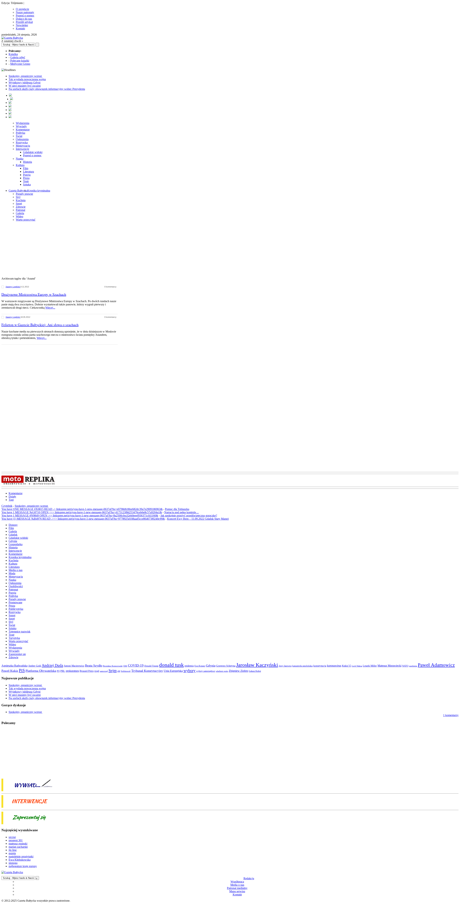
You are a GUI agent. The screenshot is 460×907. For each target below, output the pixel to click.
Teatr (26, 181)
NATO (405, 666)
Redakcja (248, 878)
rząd (96, 670)
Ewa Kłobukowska (20, 859)
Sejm (113, 670)
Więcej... (50, 307)
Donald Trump (151, 665)
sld (118, 671)
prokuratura (72, 671)
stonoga (13, 862)
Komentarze (23, 129)
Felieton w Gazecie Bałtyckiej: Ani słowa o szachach (40, 324)
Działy (12, 496)
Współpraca (237, 881)
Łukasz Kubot (255, 671)
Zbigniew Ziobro (238, 671)
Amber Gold (34, 665)
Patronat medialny (237, 888)
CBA (125, 666)
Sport (19, 203)
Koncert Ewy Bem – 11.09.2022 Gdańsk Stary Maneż (198, 518)
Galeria (20, 213)
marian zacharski (18, 846)
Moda (12, 573)
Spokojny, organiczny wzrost (25, 76)
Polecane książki (19, 60)
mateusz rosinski (18, 843)
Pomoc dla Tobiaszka (177, 509)
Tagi (11, 499)
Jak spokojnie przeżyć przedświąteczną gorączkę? (188, 515)
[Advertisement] (230, 249)
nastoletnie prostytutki (21, 856)
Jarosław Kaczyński (257, 665)
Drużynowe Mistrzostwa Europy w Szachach (33, 294)
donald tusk (171, 665)
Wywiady (21, 126)
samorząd (104, 671)
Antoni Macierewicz (74, 665)
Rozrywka (22, 142)
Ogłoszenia (22, 139)
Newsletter (22, 25)
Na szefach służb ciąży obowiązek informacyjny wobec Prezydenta (47, 88)
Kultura (20, 165)
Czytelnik (6, 505)
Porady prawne (24, 193)
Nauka (19, 158)
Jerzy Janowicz (285, 666)
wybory (189, 670)
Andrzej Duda (52, 665)
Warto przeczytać (25, 219)
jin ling (13, 850)
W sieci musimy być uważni (25, 85)
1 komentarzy (451, 715)
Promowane (15, 602)
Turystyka (14, 637)
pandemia (413, 666)
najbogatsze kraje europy (23, 866)
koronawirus (334, 665)
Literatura (28, 171)
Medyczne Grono (20, 63)
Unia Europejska (173, 670)
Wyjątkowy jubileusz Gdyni (24, 82)
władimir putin (222, 671)
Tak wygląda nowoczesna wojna (27, 79)
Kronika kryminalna (38, 190)
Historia (27, 161)
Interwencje (22, 148)
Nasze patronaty (25, 12)
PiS (22, 670)
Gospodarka (15, 544)
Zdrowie (21, 206)
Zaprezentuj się (17, 654)
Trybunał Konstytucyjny (147, 671)
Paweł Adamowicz (436, 665)
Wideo (19, 216)
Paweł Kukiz (9, 671)
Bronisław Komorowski (113, 666)
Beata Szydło (93, 665)
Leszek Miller (370, 665)
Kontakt (20, 28)
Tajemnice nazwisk (19, 631)
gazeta (12, 853)
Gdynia (13, 541)
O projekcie (22, 9)
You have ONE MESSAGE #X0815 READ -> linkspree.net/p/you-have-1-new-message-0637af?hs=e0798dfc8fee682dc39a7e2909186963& (82, 509)
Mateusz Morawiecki (389, 665)
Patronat (20, 209)
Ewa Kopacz (199, 666)
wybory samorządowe (205, 671)
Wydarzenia (22, 123)
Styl (18, 197)
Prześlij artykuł (24, 22)
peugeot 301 (16, 840)
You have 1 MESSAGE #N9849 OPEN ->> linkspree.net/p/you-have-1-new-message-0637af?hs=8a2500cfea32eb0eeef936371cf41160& (79, 515)
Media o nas (15, 570)
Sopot (12, 615)
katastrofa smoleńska (302, 666)
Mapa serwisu (237, 891)
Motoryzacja (23, 145)
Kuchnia (21, 200)
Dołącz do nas (24, 18)
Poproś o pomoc (25, 15)
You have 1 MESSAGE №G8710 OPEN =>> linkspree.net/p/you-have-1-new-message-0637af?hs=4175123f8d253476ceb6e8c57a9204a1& (81, 512)
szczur (12, 837)
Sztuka (27, 184)
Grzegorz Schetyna (225, 665)
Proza (26, 178)
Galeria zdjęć (17, 57)
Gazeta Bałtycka (18, 190)
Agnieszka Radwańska (14, 665)
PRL (62, 671)
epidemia (189, 665)
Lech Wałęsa (357, 666)
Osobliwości (16, 586)
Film (25, 168)
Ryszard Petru (87, 671)
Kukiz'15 (346, 665)
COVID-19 (136, 665)
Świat (19, 136)
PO (58, 671)
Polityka (20, 132)
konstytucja (319, 665)
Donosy (13, 524)
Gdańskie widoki (32, 152)
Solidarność (126, 671)
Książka (13, 54)
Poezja (27, 174)
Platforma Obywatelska (41, 671)
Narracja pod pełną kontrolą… (181, 512)
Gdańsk (13, 534)
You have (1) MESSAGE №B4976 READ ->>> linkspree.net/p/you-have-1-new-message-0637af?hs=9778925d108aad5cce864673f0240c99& (83, 518)
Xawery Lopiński (13, 287)
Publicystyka (16, 608)
